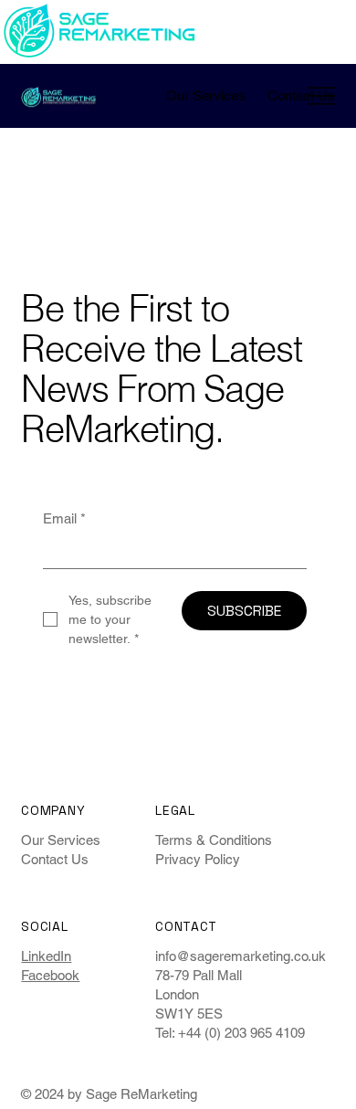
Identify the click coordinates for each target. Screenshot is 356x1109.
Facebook (50, 975)
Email (64, 518)
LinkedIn (46, 956)
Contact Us (55, 859)
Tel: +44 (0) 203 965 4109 (230, 1032)
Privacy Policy (197, 859)
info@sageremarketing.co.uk (240, 956)
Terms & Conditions (213, 840)
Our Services (60, 840)
